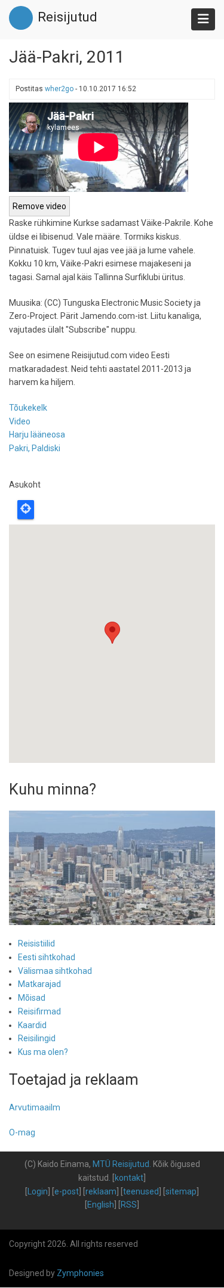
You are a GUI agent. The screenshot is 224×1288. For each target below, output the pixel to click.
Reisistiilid (36, 943)
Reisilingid (37, 1038)
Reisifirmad (39, 1011)
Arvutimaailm (34, 1107)
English (100, 1204)
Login (37, 1191)
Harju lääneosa (37, 434)
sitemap (181, 1191)
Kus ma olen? (43, 1052)
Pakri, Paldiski (34, 448)
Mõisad (31, 998)
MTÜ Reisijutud (121, 1164)
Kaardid (32, 1025)
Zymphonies (80, 1273)
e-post (66, 1191)
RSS (129, 1204)
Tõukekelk (28, 407)
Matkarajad (39, 984)
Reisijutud (67, 17)
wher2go (59, 89)
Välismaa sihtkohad (55, 971)
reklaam (100, 1191)
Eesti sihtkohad (46, 957)
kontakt (129, 1178)
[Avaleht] (21, 17)
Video (19, 421)
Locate (25, 509)
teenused (141, 1191)
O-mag (22, 1132)
